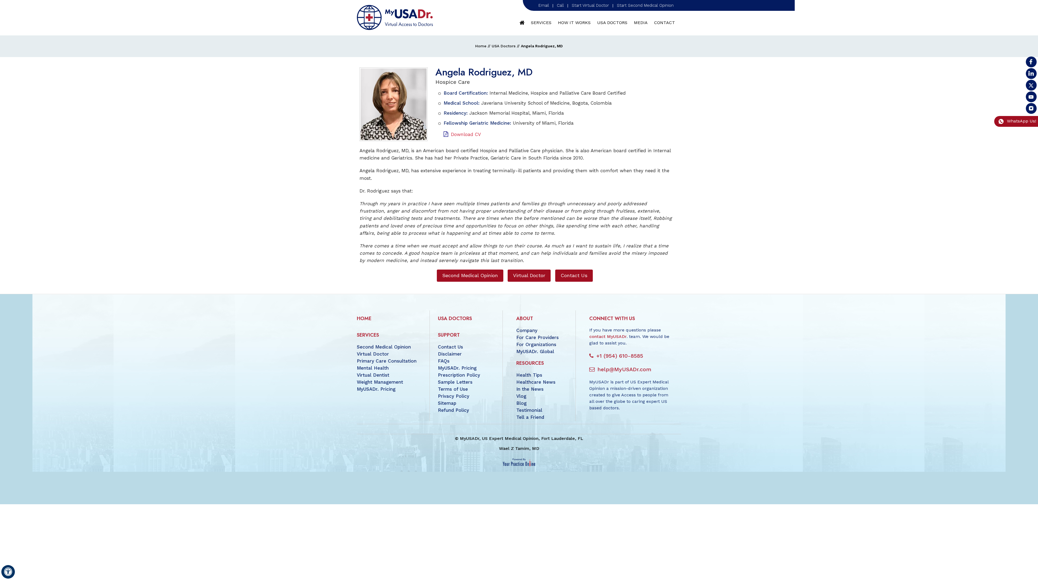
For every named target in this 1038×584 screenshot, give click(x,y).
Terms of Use (453, 389)
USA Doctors (612, 22)
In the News (530, 389)
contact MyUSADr (608, 336)
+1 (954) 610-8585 (619, 356)
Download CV (466, 134)
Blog (521, 403)
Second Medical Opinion (470, 275)
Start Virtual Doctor (590, 5)
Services (541, 22)
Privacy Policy (453, 396)
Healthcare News (535, 382)
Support (449, 335)
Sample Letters (455, 382)
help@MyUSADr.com (624, 369)
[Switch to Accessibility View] (8, 572)
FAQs (444, 361)
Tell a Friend (530, 417)
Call (560, 5)
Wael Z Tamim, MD (519, 448)
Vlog (521, 396)
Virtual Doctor (529, 275)
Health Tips (529, 375)
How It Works (574, 22)
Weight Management (380, 382)
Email (543, 5)
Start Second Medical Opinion (645, 5)
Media (641, 22)
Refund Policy (453, 410)
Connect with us (612, 318)
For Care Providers (537, 337)
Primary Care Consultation (387, 361)
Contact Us (574, 275)
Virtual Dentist (373, 375)
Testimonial (529, 410)
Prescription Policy (459, 375)
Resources (530, 363)
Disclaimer (450, 354)
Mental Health (373, 368)
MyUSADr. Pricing (376, 389)
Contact (664, 22)
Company (526, 330)
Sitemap (447, 403)
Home (522, 22)
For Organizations (536, 344)
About (524, 318)
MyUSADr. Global (535, 351)
